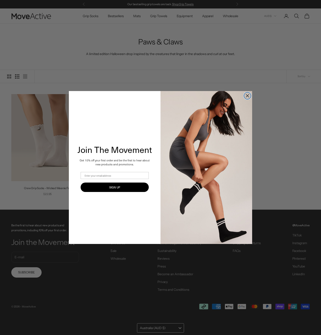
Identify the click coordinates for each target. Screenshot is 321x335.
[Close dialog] (247, 95)
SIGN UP (114, 187)
